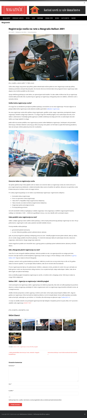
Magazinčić (6, 18)
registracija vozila (24, 346)
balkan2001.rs (66, 297)
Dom (33, 18)
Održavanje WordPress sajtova (41, 414)
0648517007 (27, 303)
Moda (28, 18)
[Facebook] (84, 3)
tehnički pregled (33, 346)
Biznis (57, 18)
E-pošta (11, 390)
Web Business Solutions (26, 414)
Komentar (12, 365)
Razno (74, 18)
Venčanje (40, 18)
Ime (10, 384)
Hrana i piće (49, 18)
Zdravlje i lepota (18, 18)
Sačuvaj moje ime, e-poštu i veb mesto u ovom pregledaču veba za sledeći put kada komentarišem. (35, 400)
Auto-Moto (65, 18)
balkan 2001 (16, 346)
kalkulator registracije (53, 109)
